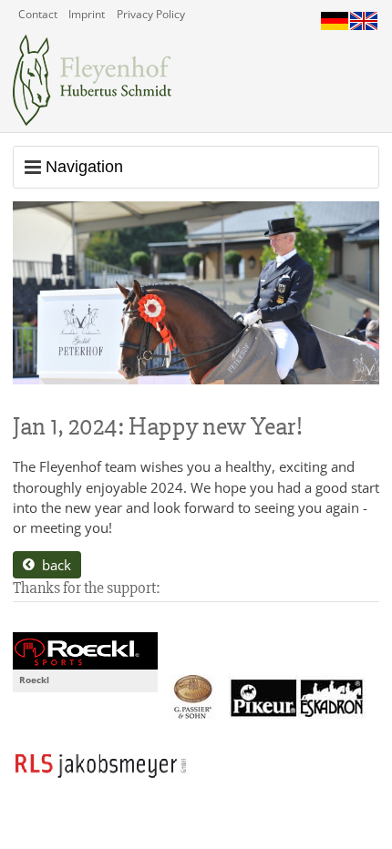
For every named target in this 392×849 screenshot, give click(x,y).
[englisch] (363, 16)
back (53, 565)
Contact (37, 14)
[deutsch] (334, 16)
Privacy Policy (151, 14)
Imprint (86, 14)
